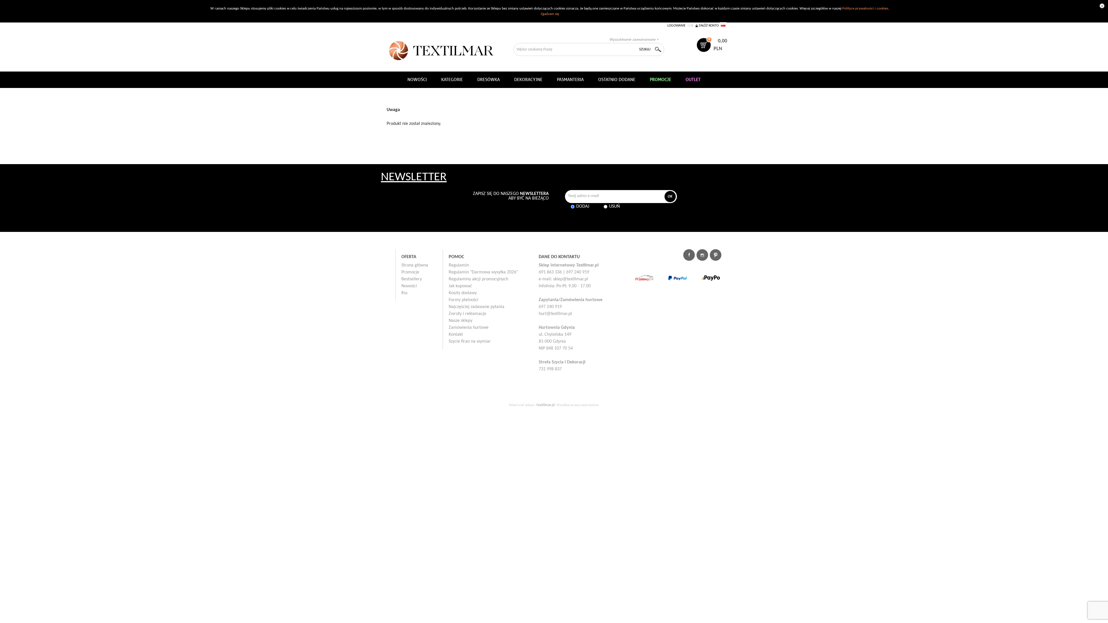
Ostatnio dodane (616, 79)
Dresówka (488, 79)
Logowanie (676, 25)
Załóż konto (709, 25)
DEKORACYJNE (528, 79)
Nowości (409, 286)
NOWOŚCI (417, 79)
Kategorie (452, 79)
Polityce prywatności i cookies (865, 8)
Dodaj (582, 206)
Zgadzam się (550, 14)
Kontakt (456, 334)
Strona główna (414, 265)
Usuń (614, 206)
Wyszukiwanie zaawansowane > (633, 39)
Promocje (410, 272)
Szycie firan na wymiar (470, 341)
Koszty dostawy (463, 293)
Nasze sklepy (460, 320)
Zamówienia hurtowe (469, 327)
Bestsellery (411, 279)
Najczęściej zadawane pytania (476, 307)
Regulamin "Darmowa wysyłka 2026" (483, 272)
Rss (404, 293)
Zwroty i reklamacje (467, 314)
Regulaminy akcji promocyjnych (478, 279)
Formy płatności (463, 300)
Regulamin (459, 265)
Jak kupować (460, 286)
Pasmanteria (570, 79)
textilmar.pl (545, 405)
